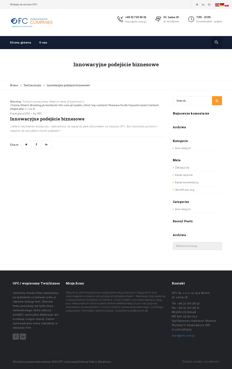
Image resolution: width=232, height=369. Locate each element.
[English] (217, 4)
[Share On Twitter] (26, 145)
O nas (43, 42)
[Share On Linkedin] (46, 145)
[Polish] (227, 4)
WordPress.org (184, 189)
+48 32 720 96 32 (135, 17)
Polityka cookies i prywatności (200, 361)
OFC (39, 113)
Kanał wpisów (184, 175)
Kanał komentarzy (187, 182)
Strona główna (20, 42)
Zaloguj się (182, 167)
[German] (222, 4)
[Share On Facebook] (36, 145)
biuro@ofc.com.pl (135, 21)
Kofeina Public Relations (94, 361)
